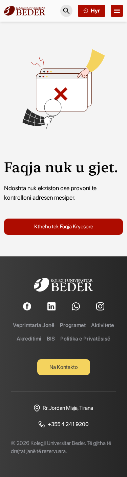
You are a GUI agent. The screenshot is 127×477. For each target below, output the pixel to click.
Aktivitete (102, 325)
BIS (51, 338)
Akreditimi (29, 338)
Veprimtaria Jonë (34, 325)
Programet (73, 325)
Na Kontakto (63, 367)
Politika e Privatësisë (85, 338)
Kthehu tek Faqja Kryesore (63, 226)
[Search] (66, 11)
